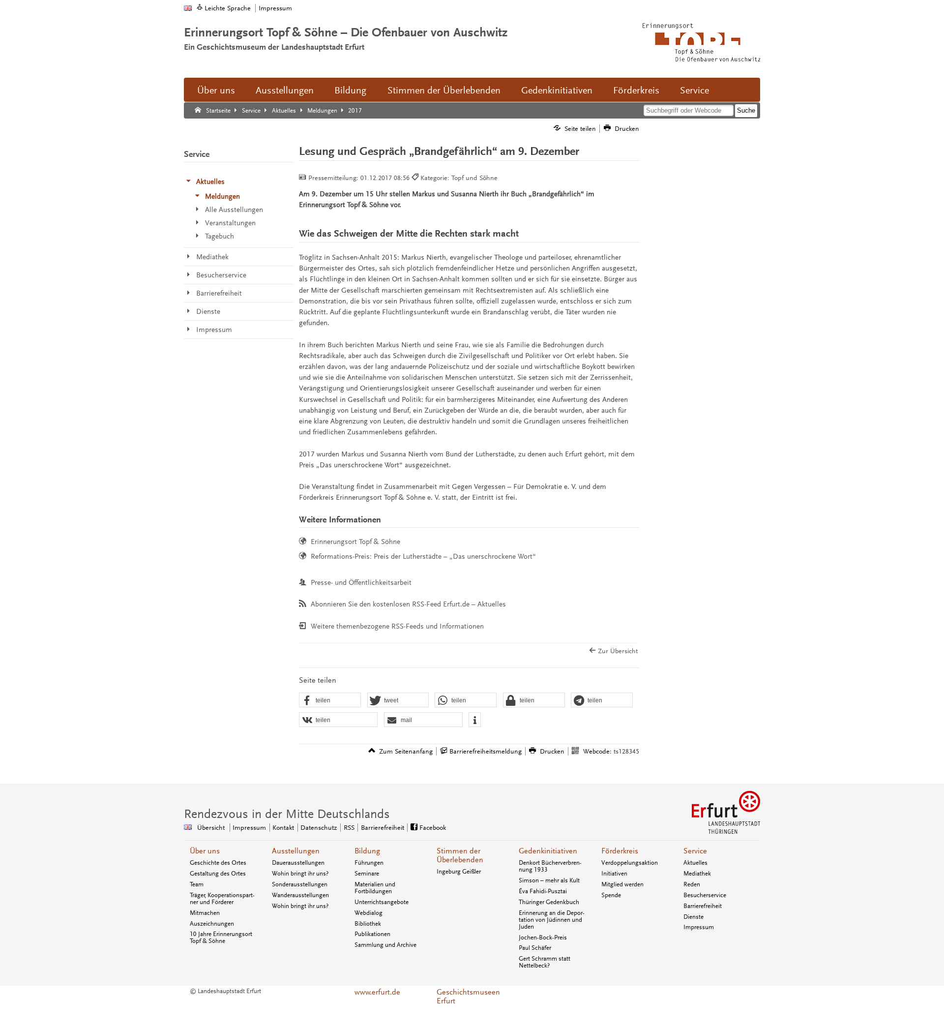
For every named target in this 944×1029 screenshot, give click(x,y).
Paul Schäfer (535, 947)
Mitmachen (205, 912)
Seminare (366, 873)
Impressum (275, 8)
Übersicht (211, 827)
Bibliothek (367, 923)
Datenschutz (318, 827)
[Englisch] (188, 8)
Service (694, 90)
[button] (329, 700)
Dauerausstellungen (298, 862)
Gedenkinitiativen (556, 90)
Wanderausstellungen (300, 895)
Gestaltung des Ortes (218, 873)
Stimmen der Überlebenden (444, 90)
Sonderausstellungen (299, 884)
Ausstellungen (285, 90)
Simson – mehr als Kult (549, 880)
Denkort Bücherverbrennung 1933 (550, 866)
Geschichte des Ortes (218, 862)
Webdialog (368, 912)
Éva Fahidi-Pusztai (543, 891)
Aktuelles (695, 862)
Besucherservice (704, 895)
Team (197, 884)
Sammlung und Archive (385, 944)
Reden (691, 884)
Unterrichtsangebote (381, 902)
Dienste (693, 916)
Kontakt (283, 827)
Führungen (369, 862)
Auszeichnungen (212, 923)
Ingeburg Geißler (459, 871)
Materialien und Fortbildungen (374, 888)
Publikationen (372, 934)
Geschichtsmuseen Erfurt (468, 996)
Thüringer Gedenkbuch (549, 902)
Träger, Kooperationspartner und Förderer (222, 899)
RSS (349, 827)
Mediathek (697, 873)
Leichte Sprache (228, 8)
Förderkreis (636, 90)
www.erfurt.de (377, 992)
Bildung (350, 90)
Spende (611, 895)
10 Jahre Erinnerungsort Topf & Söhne (221, 937)
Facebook (432, 827)
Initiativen (614, 873)
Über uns (216, 90)
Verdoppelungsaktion (629, 862)
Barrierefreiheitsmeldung (485, 751)
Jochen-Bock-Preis (543, 937)
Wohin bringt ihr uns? (300, 873)
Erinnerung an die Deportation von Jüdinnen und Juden (552, 919)
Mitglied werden (622, 884)
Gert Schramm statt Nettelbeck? (544, 962)
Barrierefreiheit (382, 827)
